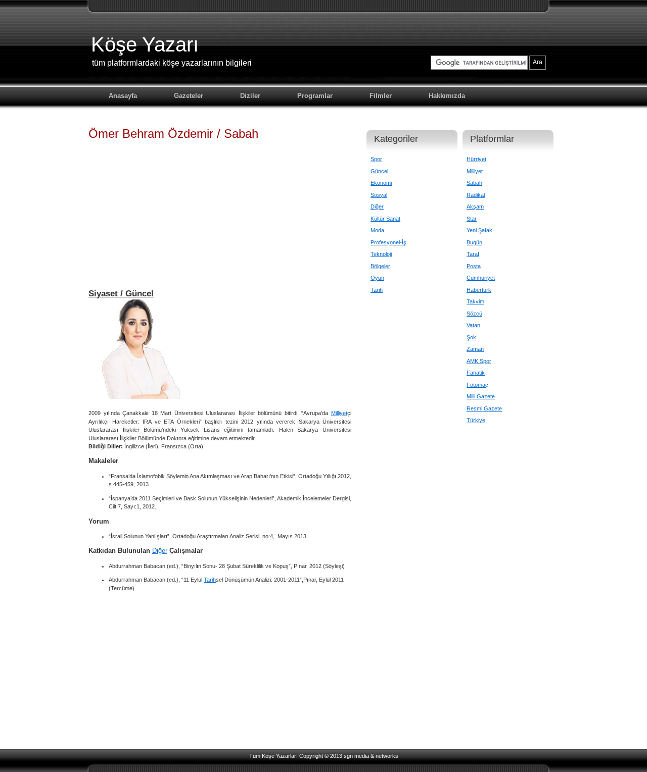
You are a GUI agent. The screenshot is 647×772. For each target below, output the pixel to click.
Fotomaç (477, 385)
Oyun (377, 278)
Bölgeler (380, 266)
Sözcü (474, 314)
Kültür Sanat (385, 219)
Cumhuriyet (481, 278)
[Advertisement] (219, 219)
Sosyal (379, 195)
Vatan (473, 325)
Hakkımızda (447, 95)
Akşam (475, 206)
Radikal (476, 195)
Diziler (250, 95)
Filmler (380, 95)
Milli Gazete (481, 396)
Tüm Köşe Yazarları (273, 756)
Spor (376, 159)
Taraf (473, 254)
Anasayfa (123, 95)
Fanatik (476, 373)
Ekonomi (381, 183)
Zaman (475, 349)
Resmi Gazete (484, 408)
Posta (474, 266)
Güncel (379, 171)
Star (472, 219)
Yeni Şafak (479, 230)
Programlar (315, 95)
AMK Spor (479, 361)
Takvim (475, 301)
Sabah (474, 183)
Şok (471, 337)
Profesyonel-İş (388, 242)
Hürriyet (476, 159)
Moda (377, 230)
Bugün (474, 242)
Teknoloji (381, 254)
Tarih (210, 580)
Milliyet (339, 413)
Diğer (159, 550)
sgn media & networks (371, 756)
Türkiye (476, 420)
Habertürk (479, 290)
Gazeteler (188, 95)
